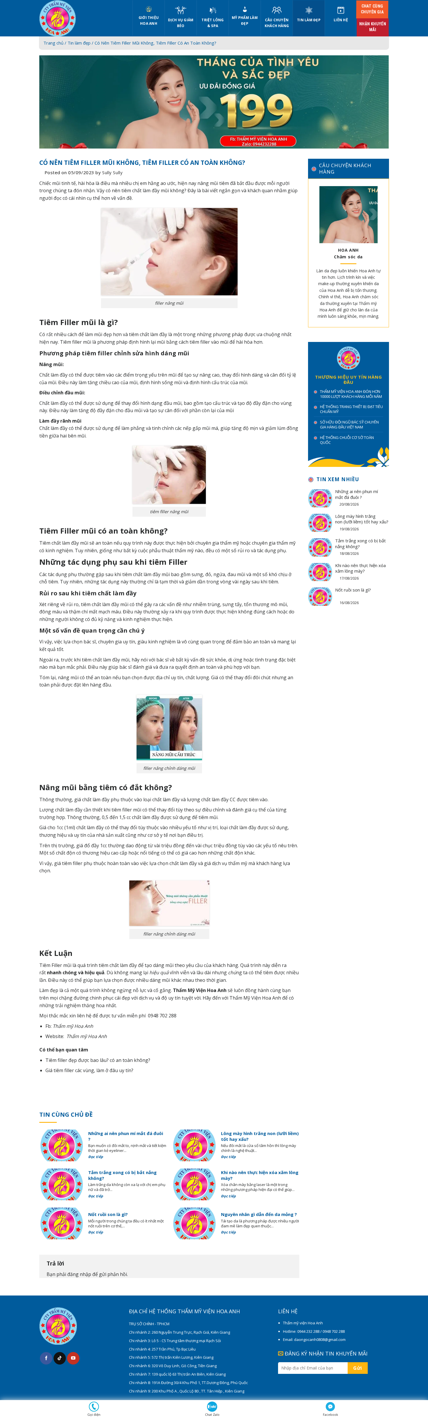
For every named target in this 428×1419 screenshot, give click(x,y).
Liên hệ (341, 19)
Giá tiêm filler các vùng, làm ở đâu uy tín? (89, 1070)
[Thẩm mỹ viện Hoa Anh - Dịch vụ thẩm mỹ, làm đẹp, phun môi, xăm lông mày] (81, 18)
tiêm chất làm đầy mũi (145, 190)
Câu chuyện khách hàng (277, 22)
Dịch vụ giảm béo (181, 22)
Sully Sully (112, 172)
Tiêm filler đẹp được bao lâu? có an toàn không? (97, 1060)
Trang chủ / (55, 43)
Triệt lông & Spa (212, 22)
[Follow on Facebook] (46, 1358)
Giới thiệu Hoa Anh (149, 20)
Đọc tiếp (96, 1156)
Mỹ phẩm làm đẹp (245, 20)
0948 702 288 (162, 1015)
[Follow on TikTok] (60, 1358)
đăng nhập (79, 1274)
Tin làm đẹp (309, 19)
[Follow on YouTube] (73, 1358)
